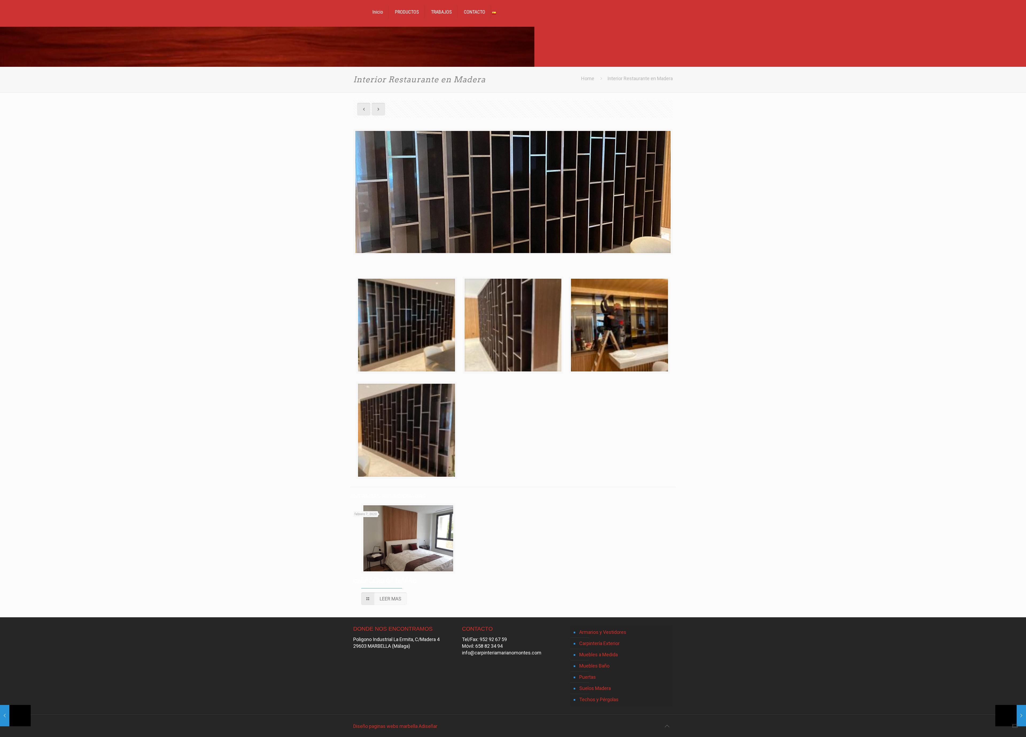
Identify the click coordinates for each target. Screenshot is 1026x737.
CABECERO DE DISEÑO (385, 581)
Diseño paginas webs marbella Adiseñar (395, 726)
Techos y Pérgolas (599, 699)
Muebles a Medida (598, 654)
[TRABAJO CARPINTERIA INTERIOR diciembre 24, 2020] (15, 715)
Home (587, 78)
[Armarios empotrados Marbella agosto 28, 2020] (1010, 715)
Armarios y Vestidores (602, 632)
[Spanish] (494, 13)
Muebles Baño (594, 666)
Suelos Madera (595, 688)
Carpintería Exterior (599, 643)
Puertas (587, 677)
